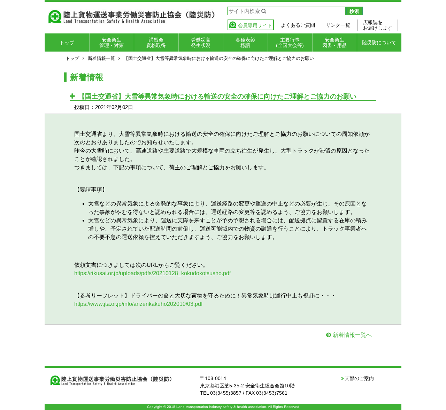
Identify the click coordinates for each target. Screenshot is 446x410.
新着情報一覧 (101, 58)
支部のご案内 (359, 378)
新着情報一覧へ (352, 335)
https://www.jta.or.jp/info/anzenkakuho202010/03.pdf (138, 304)
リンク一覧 (338, 25)
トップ (67, 43)
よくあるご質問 (298, 25)
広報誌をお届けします (377, 25)
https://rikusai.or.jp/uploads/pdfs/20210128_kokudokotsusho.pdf (152, 273)
